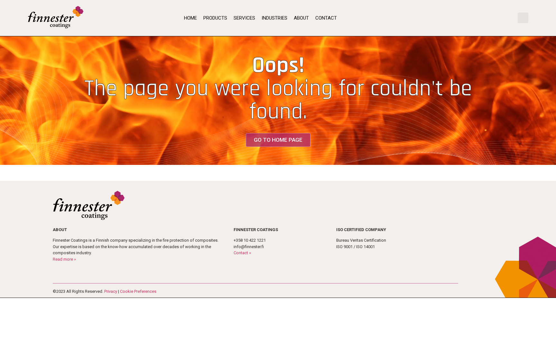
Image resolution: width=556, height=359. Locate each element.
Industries (274, 18)
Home (190, 18)
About (301, 18)
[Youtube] (500, 18)
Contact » (242, 252)
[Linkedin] (508, 18)
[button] (523, 18)
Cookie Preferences (138, 291)
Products (215, 18)
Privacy (110, 291)
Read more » (64, 259)
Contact (326, 18)
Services (244, 18)
